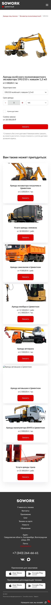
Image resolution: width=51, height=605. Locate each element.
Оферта (36, 596)
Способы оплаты (28, 596)
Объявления (25, 528)
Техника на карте (25, 521)
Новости (25, 525)
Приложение (25, 514)
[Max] (29, 559)
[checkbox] (25, 111)
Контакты (25, 511)
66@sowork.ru (25, 546)
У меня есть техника (25, 507)
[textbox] (14, 102)
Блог (25, 518)
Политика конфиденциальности (12, 596)
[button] (25, 126)
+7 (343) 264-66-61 (25, 552)
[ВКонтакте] (22, 559)
